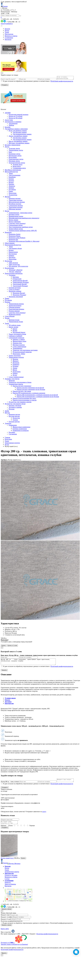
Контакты (8, 39)
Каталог (7, 29)
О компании (9, 37)
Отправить (5, 827)
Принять (4, 953)
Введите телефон (6, 917)
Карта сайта (5, 929)
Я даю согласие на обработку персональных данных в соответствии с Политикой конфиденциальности (38, 923)
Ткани (7, 32)
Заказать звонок (6, 909)
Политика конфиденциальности (11, 921)
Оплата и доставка (11, 875)
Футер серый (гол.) (7, 858)
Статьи (7, 879)
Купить (4, 645)
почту (44, 811)
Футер (7, 444)
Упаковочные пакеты (12, 871)
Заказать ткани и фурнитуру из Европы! (14, 944)
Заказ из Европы (10, 884)
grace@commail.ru (7, 23)
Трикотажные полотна (12, 443)
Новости (8, 882)
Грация (5, 6)
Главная (7, 437)
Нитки (7, 30)
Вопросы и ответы (11, 36)
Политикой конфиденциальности (62, 81)
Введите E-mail (6, 919)
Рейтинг (3, 825)
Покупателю (9, 34)
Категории (8, 439)
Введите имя (5, 915)
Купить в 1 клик (12, 645)
